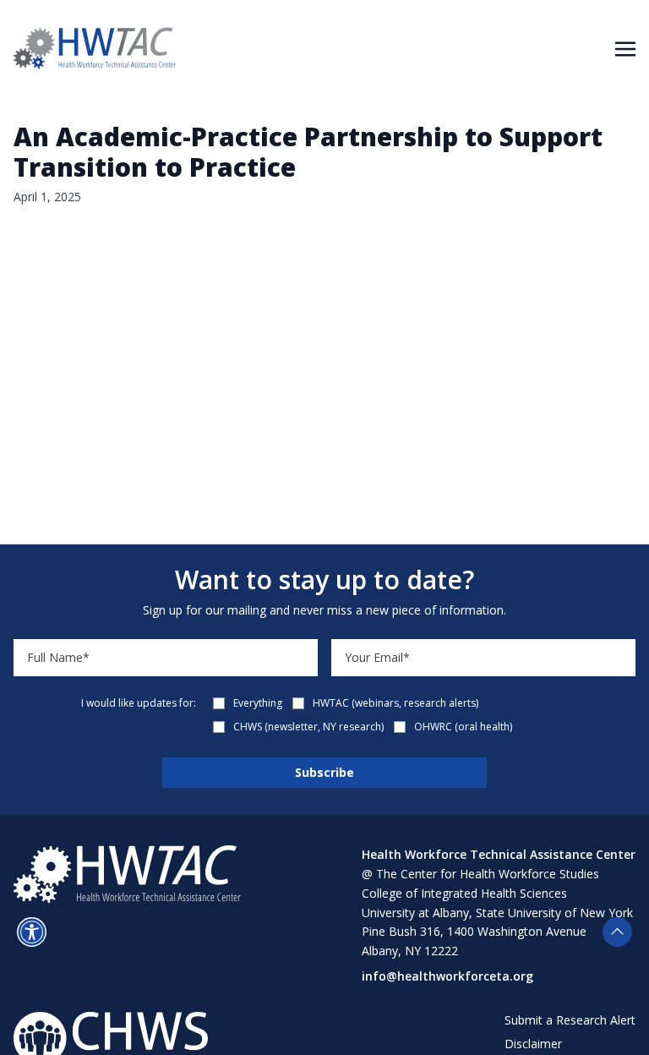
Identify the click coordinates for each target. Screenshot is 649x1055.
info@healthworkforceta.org (447, 976)
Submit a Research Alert (569, 1020)
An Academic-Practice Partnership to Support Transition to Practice (308, 151)
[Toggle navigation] (625, 47)
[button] (31, 932)
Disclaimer (533, 1044)
